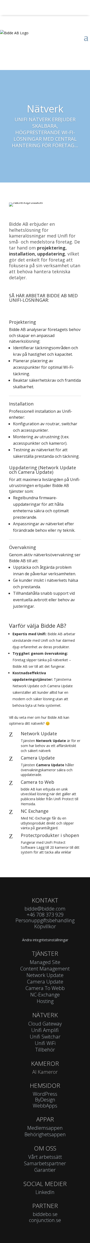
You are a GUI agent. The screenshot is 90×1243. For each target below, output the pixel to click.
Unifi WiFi (45, 1043)
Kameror (45, 1063)
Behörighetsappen (45, 1134)
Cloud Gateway (45, 1023)
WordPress (45, 1093)
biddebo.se (45, 1214)
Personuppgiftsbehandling (45, 920)
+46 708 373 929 (45, 914)
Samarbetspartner (45, 1163)
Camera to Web (37, 782)
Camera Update (38, 758)
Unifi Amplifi (45, 1030)
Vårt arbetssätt (45, 1157)
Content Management (45, 968)
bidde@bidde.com (45, 908)
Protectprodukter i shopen (50, 835)
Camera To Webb (45, 988)
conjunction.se (45, 1220)
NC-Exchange (45, 994)
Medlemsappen (45, 1127)
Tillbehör (45, 1049)
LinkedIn (45, 1192)
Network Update (39, 733)
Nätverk (45, 109)
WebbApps (45, 1105)
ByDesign (45, 1099)
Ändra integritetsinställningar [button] (45, 940)
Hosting (45, 1001)
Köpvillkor (45, 926)
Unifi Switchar (45, 1036)
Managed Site (45, 962)
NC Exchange (34, 811)
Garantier (45, 1169)
